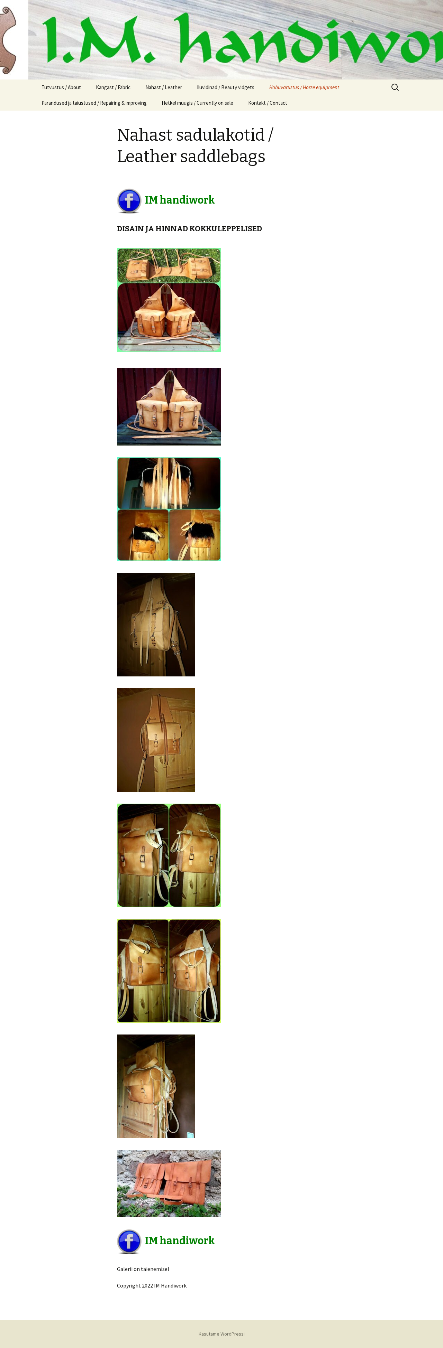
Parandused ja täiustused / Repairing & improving (94, 103)
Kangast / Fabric (113, 87)
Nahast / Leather (163, 87)
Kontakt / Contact (267, 103)
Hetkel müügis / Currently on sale (197, 103)
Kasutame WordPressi (222, 1334)
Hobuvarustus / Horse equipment (304, 87)
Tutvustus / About (61, 87)
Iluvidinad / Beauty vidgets (225, 87)
